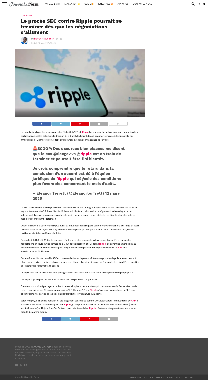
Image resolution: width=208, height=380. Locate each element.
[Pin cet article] (80, 122)
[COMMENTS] (118, 122)
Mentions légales (164, 377)
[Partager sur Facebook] (41, 122)
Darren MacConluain (44, 38)
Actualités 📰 (52, 4)
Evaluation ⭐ (72, 4)
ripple (86, 153)
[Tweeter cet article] (60, 122)
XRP (120, 247)
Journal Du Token (42, 346)
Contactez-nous (142, 4)
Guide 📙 (89, 4)
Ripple (85, 132)
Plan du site (135, 377)
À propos (123, 4)
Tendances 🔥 (105, 4)
